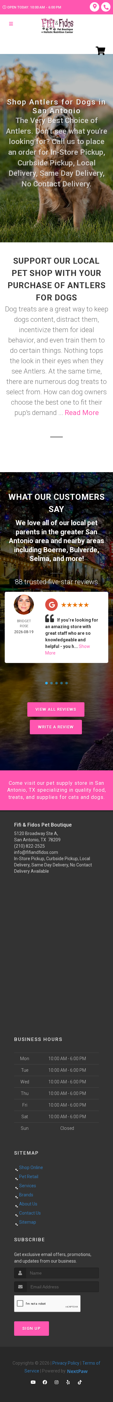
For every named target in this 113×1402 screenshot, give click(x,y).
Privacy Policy (65, 1363)
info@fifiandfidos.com (36, 852)
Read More (82, 413)
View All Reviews (55, 709)
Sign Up (31, 1328)
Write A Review (56, 727)
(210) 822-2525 (29, 846)
